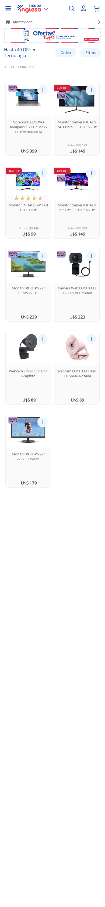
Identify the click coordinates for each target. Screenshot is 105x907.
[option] (52, 37)
